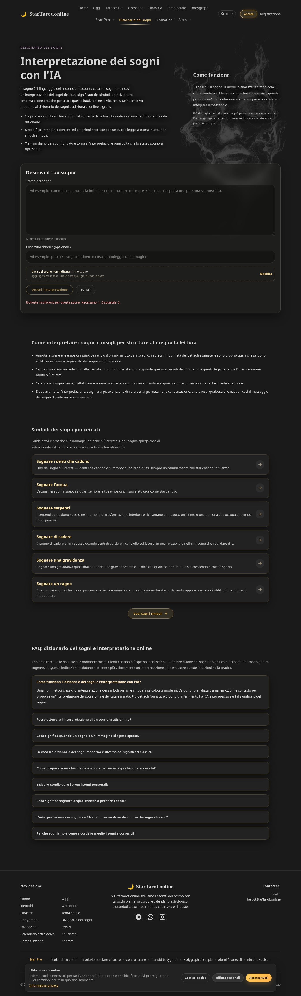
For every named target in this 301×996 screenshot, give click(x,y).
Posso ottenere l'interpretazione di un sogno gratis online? (84, 719)
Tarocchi (26, 905)
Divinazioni (28, 927)
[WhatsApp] (150, 917)
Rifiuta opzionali (228, 978)
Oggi (65, 898)
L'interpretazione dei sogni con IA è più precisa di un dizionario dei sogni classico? (102, 817)
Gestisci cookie (195, 978)
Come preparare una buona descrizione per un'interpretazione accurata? (96, 768)
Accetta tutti (258, 978)
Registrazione (270, 14)
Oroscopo (69, 905)
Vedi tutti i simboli (147, 613)
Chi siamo (69, 934)
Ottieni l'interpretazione (50, 290)
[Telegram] (138, 917)
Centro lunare (136, 960)
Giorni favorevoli (230, 960)
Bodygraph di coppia (198, 960)
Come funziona (31, 941)
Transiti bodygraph (164, 960)
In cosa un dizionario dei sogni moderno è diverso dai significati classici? (94, 752)
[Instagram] (162, 917)
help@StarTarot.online (264, 899)
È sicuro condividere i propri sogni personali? (72, 784)
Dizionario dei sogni (77, 919)
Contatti (68, 941)
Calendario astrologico (37, 934)
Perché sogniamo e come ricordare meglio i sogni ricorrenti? (85, 833)
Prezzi (66, 927)
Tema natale (71, 912)
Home (25, 898)
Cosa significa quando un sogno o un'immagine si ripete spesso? (88, 735)
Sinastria (26, 912)
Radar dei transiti (63, 960)
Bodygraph (28, 919)
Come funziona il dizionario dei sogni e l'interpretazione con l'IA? (89, 681)
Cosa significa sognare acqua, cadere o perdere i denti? (81, 800)
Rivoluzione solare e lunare (101, 960)
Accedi (249, 14)
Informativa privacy (43, 985)
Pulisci (85, 290)
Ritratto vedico (257, 960)
